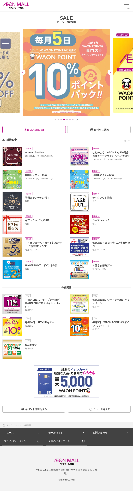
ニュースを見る (101, 409)
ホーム (10, 425)
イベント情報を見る (36, 409)
